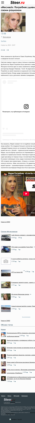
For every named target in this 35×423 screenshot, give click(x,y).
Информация (25, 395)
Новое (3, 329)
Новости (3, 395)
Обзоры (9, 395)
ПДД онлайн (16, 395)
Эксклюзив (7, 37)
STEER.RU (12, 402)
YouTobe (3, 41)
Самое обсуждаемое (9, 232)
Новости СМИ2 (5, 222)
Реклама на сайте (10, 413)
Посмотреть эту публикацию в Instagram (16, 111)
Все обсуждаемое (26, 316)
